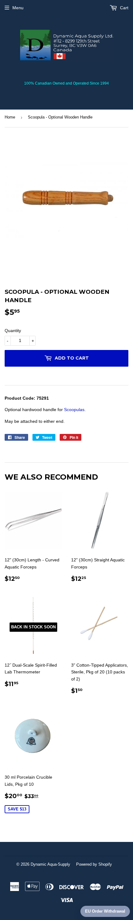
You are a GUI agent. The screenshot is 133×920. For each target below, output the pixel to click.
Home (10, 117)
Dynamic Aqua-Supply (50, 864)
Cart (123, 7)
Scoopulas (74, 409)
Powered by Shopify (94, 864)
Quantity (13, 330)
